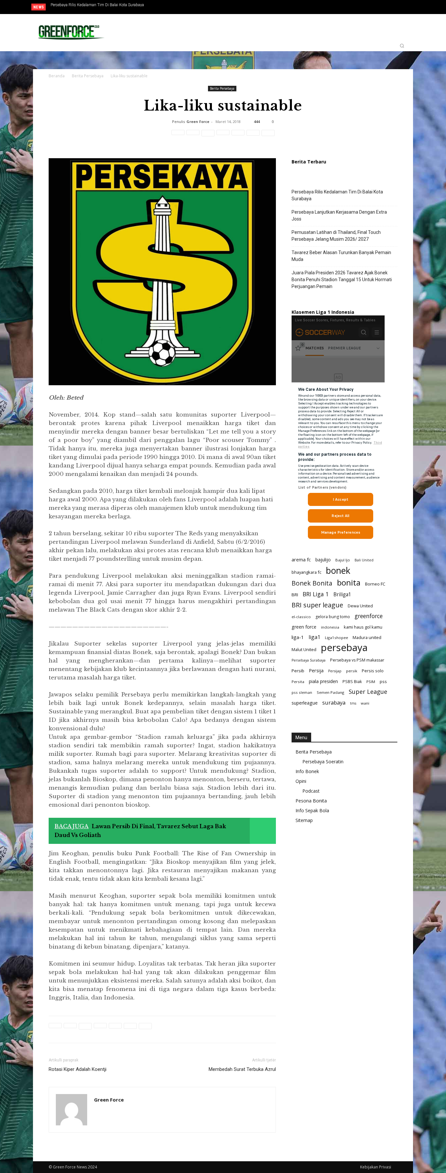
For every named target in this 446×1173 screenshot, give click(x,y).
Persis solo (373, 671)
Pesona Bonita (311, 801)
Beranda (57, 76)
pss (383, 681)
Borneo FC (375, 584)
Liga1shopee (336, 637)
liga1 (314, 637)
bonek (338, 570)
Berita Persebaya (88, 76)
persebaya (344, 647)
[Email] (238, 136)
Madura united (367, 637)
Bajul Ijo (342, 559)
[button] (401, 45)
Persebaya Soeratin (322, 761)
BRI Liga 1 (316, 594)
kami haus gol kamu (363, 627)
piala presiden (323, 681)
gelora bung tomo (332, 616)
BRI (295, 595)
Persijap (335, 671)
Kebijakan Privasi (375, 1167)
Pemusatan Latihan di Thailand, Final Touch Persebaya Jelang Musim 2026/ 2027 (336, 236)
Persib (298, 671)
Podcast (311, 791)
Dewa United (360, 606)
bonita (348, 582)
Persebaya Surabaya (309, 660)
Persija (316, 670)
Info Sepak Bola (312, 810)
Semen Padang (330, 692)
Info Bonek (307, 771)
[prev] (201, 7)
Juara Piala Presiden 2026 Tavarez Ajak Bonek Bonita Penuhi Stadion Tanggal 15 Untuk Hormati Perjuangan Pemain (109, 7)
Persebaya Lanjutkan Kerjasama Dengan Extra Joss (339, 215)
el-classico (301, 616)
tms (353, 703)
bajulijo (323, 559)
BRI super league (317, 605)
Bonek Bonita (312, 583)
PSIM (370, 681)
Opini (300, 781)
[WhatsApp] (208, 136)
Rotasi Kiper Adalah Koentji (77, 1069)
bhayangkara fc (306, 572)
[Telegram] (253, 136)
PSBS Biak (352, 681)
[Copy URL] (268, 136)
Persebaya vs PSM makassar (357, 660)
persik (351, 670)
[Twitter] (397, 7)
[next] (211, 7)
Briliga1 (342, 594)
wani (365, 703)
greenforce (369, 616)
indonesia (330, 627)
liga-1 (298, 637)
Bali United (364, 560)
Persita (298, 681)
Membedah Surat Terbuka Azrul (242, 1069)
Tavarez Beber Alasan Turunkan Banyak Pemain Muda (341, 256)
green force (304, 627)
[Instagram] (386, 7)
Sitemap (304, 820)
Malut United (304, 649)
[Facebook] (375, 7)
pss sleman (302, 692)
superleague (305, 703)
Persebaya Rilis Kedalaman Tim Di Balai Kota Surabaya (97, 5)
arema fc (301, 559)
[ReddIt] (223, 136)
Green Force (197, 121)
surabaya (333, 702)
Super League (368, 691)
